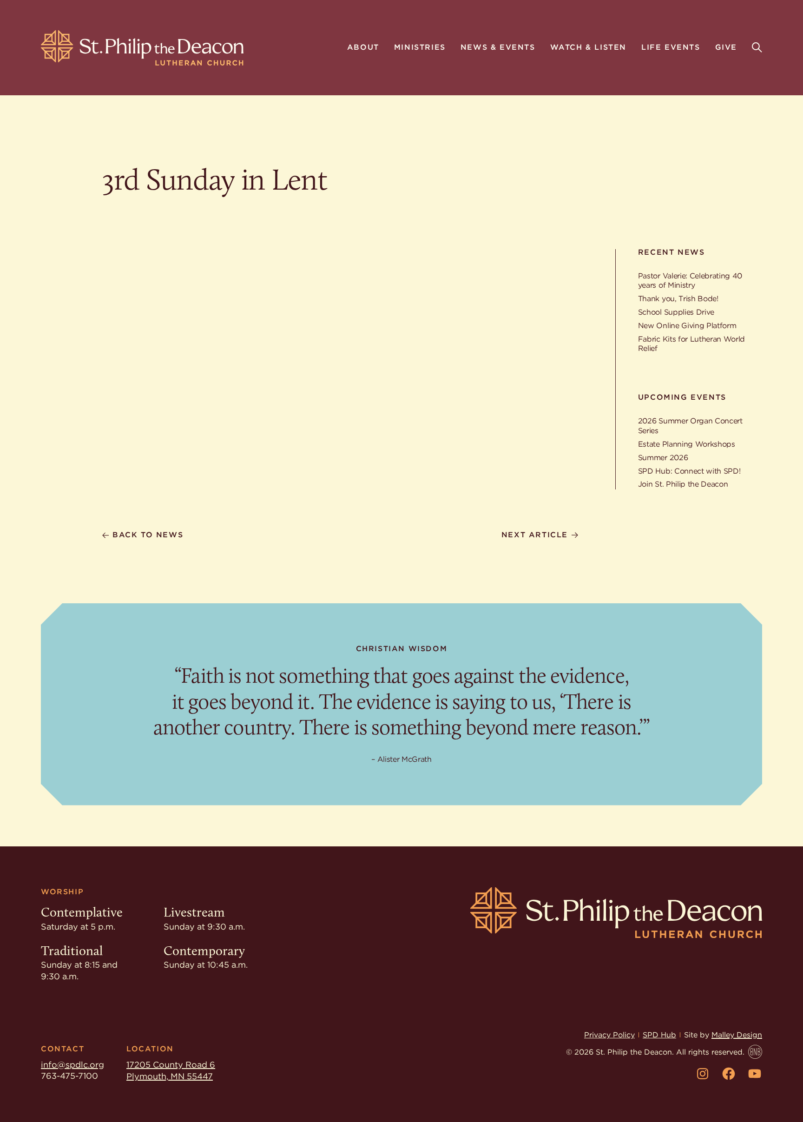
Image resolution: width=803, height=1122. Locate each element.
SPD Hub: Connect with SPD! (689, 471)
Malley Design (736, 1034)
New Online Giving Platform (687, 325)
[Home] (142, 48)
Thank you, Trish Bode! (678, 298)
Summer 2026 (663, 457)
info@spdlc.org (72, 1064)
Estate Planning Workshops (686, 444)
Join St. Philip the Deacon (683, 484)
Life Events (670, 48)
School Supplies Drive (676, 312)
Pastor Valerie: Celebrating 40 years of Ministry (690, 280)
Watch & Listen (588, 48)
